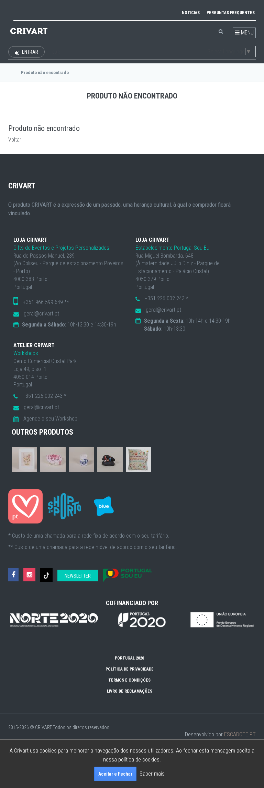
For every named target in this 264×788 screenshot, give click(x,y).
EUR (56, 52)
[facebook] (13, 575)
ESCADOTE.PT (240, 734)
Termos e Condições (129, 680)
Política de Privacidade (130, 669)
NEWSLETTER (78, 576)
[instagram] (29, 575)
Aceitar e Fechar (115, 774)
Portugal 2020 (129, 658)
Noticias (191, 12)
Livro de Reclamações (129, 691)
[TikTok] (46, 575)
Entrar (29, 52)
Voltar (14, 139)
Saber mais (152, 773)
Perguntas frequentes (231, 12)
